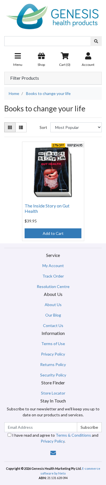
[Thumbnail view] (10, 127)
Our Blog (53, 315)
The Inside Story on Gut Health (47, 208)
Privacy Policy (53, 354)
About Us (53, 304)
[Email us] (53, 452)
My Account (53, 265)
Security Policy (53, 375)
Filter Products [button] (24, 78)
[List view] (21, 127)
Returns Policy (53, 364)
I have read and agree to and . (54, 438)
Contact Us (53, 325)
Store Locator (53, 393)
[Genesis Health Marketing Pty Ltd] (53, 15)
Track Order (53, 276)
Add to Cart (53, 233)
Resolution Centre (53, 286)
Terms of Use (53, 343)
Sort (43, 127)
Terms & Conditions (73, 435)
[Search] (96, 41)
